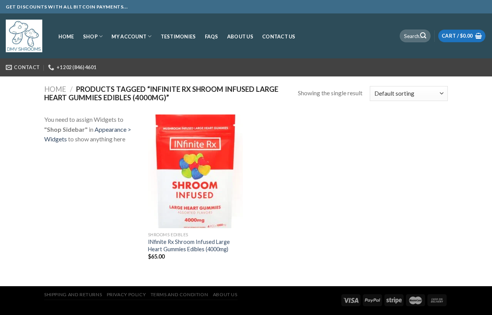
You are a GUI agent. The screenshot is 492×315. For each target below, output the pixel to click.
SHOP (90, 36)
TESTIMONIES (178, 36)
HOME (66, 36)
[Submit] (423, 36)
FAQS (211, 36)
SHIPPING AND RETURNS (73, 294)
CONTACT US (279, 36)
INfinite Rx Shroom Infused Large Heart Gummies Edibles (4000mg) (189, 245)
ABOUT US (240, 36)
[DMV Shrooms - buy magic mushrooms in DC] (24, 36)
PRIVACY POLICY (126, 294)
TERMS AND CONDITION (179, 294)
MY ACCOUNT (128, 36)
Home (55, 89)
